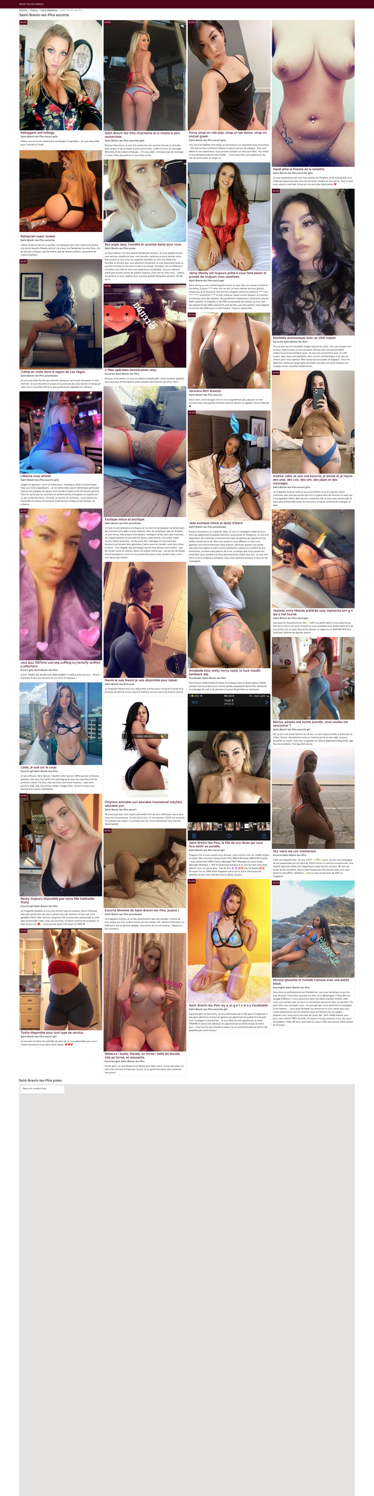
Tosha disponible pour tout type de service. (52, 1032)
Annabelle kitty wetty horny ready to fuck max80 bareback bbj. (224, 672)
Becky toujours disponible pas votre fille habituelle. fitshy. (58, 900)
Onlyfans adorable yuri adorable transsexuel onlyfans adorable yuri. (143, 803)
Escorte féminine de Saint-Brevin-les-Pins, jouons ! (142, 910)
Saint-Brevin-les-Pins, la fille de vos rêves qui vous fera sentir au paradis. (226, 844)
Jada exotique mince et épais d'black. (216, 523)
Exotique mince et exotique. (125, 519)
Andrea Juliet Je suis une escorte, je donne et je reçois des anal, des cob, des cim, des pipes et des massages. (312, 479)
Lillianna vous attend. (36, 476)
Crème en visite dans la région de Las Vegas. (53, 372)
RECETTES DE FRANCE (31, 4)
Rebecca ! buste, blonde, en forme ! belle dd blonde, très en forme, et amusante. (142, 1055)
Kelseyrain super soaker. (38, 236)
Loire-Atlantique (49, 10)
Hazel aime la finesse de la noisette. (299, 169)
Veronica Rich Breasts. (205, 391)
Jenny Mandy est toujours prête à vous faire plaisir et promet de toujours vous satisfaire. (227, 274)
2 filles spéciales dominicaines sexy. (131, 370)
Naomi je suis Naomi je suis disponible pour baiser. (141, 680)
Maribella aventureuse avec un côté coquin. (304, 338)
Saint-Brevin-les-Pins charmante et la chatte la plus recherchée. (142, 134)
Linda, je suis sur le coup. (39, 767)
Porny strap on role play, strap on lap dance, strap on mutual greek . (227, 134)
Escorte (23, 10)
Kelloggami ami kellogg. (38, 132)
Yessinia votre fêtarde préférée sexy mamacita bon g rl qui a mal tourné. (313, 612)
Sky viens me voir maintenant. (295, 851)
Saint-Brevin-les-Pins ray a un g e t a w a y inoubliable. (229, 1005)
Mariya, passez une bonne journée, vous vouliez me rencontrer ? (310, 723)
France (34, 10)
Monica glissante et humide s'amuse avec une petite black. (311, 981)
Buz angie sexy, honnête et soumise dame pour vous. (143, 244)
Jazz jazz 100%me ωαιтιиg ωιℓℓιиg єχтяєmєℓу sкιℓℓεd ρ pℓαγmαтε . (60, 664)
